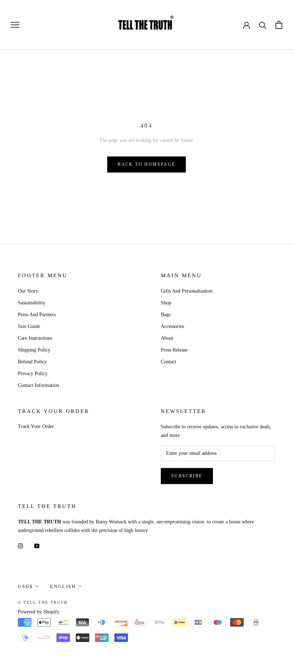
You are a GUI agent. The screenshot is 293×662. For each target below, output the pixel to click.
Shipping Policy (34, 350)
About (167, 338)
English (63, 586)
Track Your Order (36, 426)
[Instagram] (20, 546)
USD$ (25, 586)
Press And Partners (37, 314)
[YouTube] (36, 546)
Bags (165, 314)
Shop (166, 302)
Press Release (174, 350)
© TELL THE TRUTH (43, 602)
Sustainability (31, 302)
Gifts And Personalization (187, 291)
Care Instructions (35, 338)
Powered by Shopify (38, 611)
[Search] (263, 25)
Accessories (172, 326)
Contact (168, 361)
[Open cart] (278, 25)
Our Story (28, 291)
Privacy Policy (33, 373)
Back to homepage (146, 164)
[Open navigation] (15, 25)
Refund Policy (32, 361)
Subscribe (187, 475)
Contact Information (38, 385)
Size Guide (29, 326)
